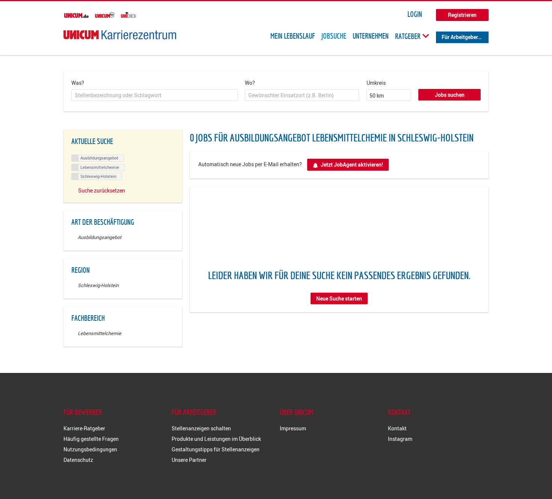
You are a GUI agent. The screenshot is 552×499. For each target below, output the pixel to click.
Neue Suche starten (339, 298)
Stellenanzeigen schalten (201, 428)
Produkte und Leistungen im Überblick (216, 438)
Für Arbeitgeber (460, 37)
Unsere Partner (189, 459)
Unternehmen (371, 36)
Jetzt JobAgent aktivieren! (352, 164)
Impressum (293, 428)
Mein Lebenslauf (292, 36)
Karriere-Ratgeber (84, 428)
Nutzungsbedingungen (90, 449)
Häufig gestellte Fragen (91, 438)
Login (414, 14)
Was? (77, 82)
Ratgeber (408, 36)
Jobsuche (333, 36)
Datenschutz (78, 459)
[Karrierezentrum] (119, 34)
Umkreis (376, 82)
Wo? (250, 82)
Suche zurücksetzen (101, 190)
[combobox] (154, 95)
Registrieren (462, 14)
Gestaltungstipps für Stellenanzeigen (215, 449)
